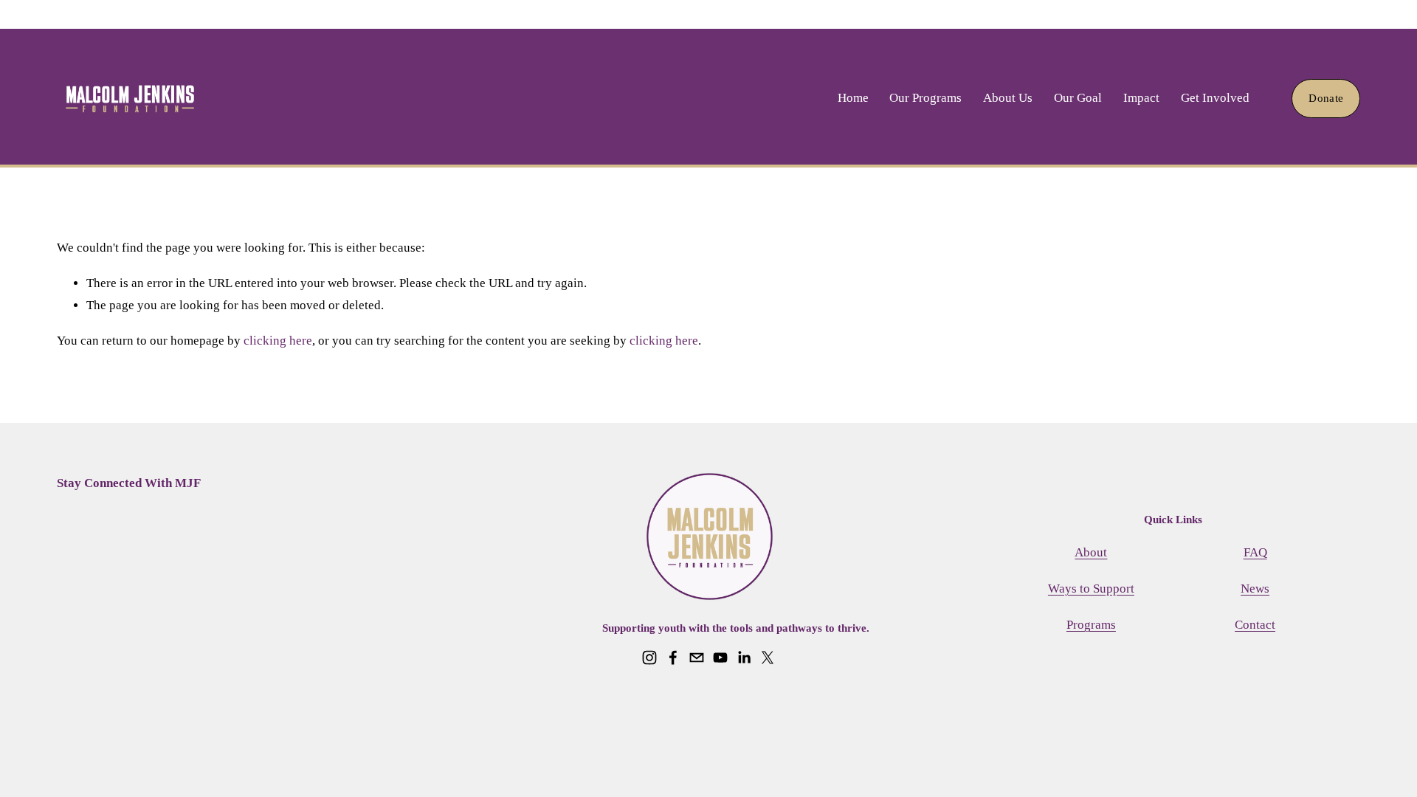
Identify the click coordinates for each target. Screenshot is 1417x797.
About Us (1007, 98)
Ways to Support (1091, 589)
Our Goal (1078, 98)
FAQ (1255, 552)
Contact (1255, 625)
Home (853, 98)
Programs (1091, 625)
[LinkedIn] (744, 657)
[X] (767, 657)
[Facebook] (673, 657)
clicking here (278, 341)
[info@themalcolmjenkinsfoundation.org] (696, 657)
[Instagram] (649, 657)
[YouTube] (720, 657)
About (1091, 552)
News (1255, 589)
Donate (1326, 98)
